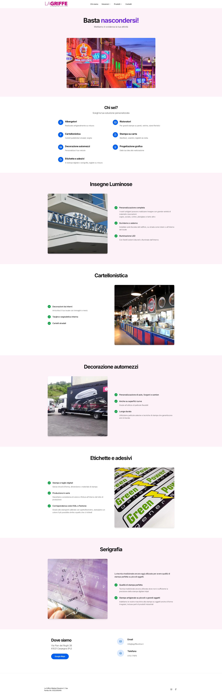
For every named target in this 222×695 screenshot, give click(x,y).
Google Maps (60, 656)
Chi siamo (94, 4)
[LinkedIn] (171, 689)
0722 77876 (132, 656)
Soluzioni (105, 4)
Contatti (128, 4)
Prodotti (117, 4)
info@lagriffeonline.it (135, 644)
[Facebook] (175, 689)
